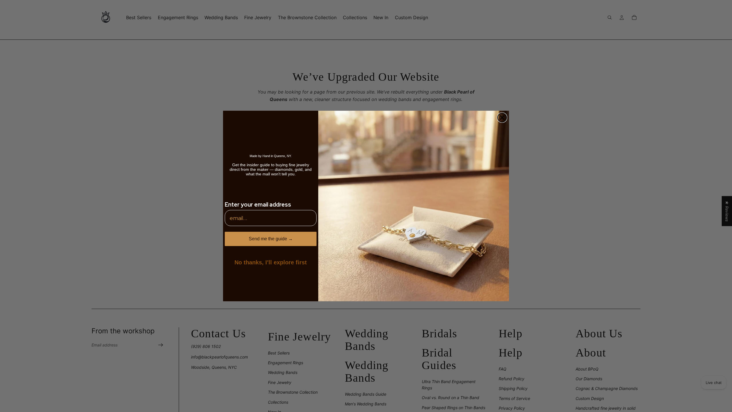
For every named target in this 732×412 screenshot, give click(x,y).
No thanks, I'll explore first (270, 262)
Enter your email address (258, 204)
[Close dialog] (502, 117)
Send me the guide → (271, 238)
